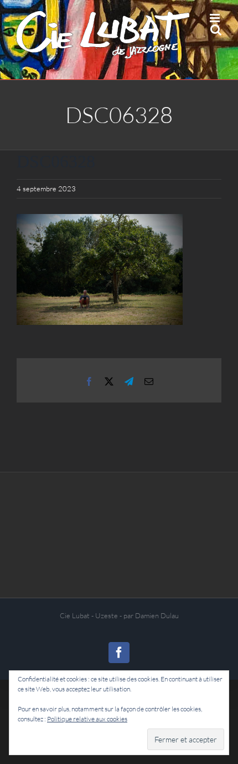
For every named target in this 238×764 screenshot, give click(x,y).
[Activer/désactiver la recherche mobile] (215, 29)
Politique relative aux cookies (87, 719)
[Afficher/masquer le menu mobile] (215, 18)
